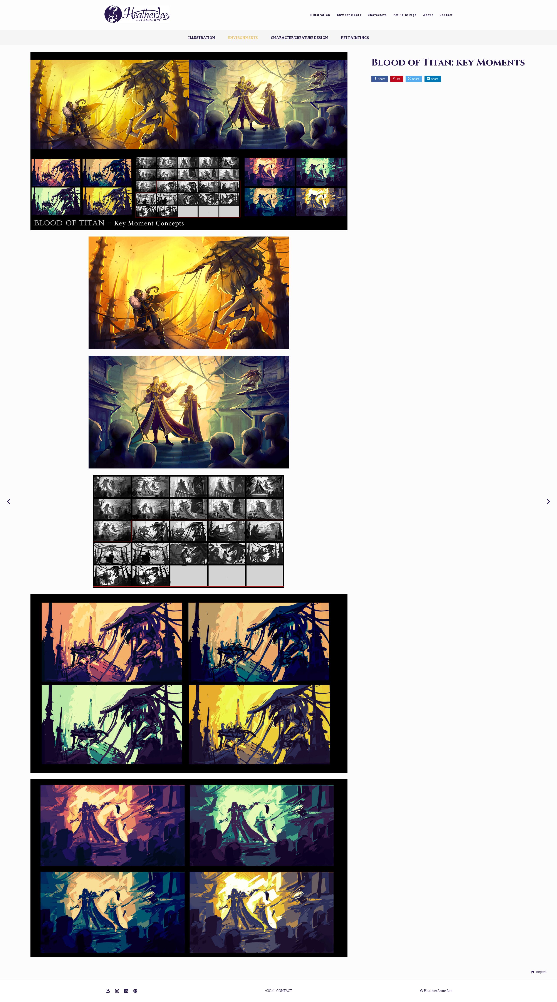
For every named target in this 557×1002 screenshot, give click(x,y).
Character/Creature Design (299, 38)
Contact (446, 15)
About (428, 15)
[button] (538, 971)
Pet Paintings (404, 15)
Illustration (320, 15)
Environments (349, 15)
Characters (377, 15)
